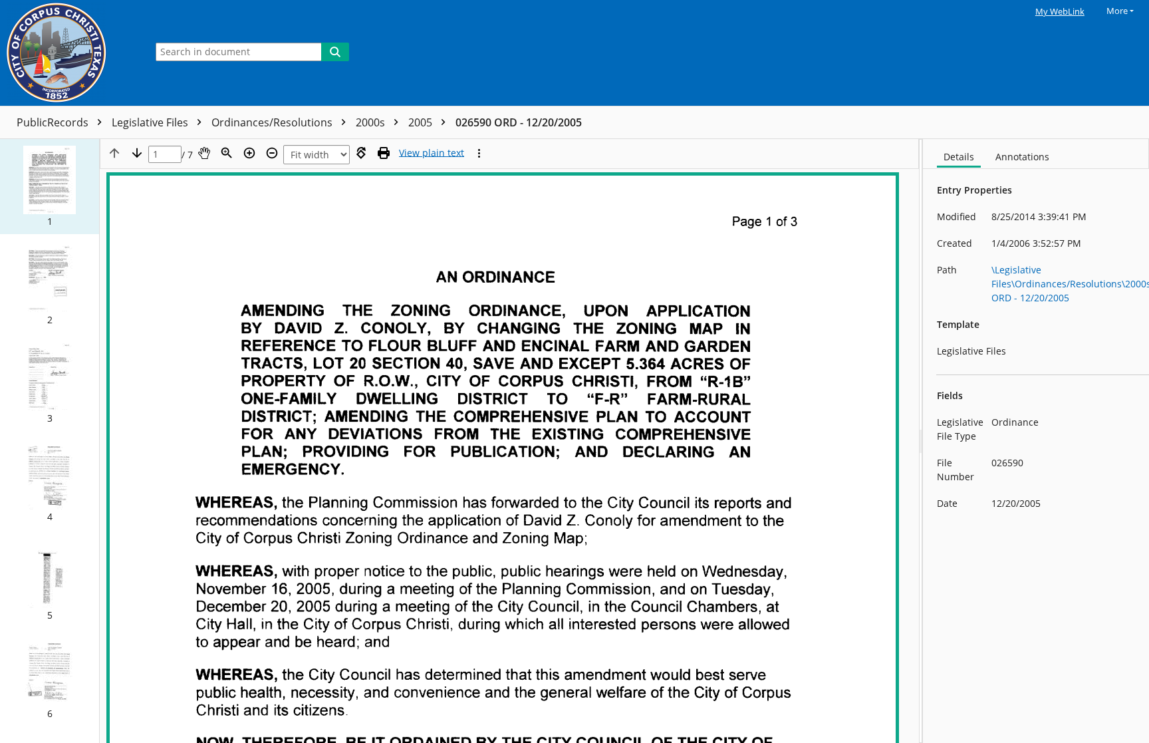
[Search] (335, 52)
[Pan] (204, 153)
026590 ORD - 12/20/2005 (518, 122)
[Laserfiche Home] (70, 53)
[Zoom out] (272, 153)
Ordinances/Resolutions (273, 122)
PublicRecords (54, 122)
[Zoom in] (249, 153)
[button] (49, 186)
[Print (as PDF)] (383, 153)
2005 (421, 122)
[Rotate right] (361, 153)
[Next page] (137, 153)
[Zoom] (226, 153)
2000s (372, 122)
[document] (1036, 441)
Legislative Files (151, 122)
